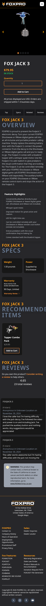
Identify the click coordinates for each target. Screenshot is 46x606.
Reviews (40, 112)
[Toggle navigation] (42, 4)
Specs (18, 112)
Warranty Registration (33, 558)
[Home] (14, 4)
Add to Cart (23, 91)
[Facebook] (26, 600)
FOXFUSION (7, 567)
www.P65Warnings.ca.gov (21, 483)
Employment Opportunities (7, 541)
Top (6, 112)
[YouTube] (32, 600)
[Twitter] (13, 600)
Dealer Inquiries (30, 531)
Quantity (8, 78)
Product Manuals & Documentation (31, 565)
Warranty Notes (11, 293)
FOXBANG (6, 573)
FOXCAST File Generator (33, 573)
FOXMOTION (7, 558)
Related (29, 112)
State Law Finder (30, 561)
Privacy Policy (7, 548)
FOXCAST (5, 561)
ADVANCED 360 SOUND (11, 576)
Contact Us (6, 531)
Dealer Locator (30, 534)
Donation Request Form (33, 570)
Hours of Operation (10, 537)
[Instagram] (20, 600)
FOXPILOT (6, 579)
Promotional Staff (9, 545)
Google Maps (23, 515)
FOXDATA (5, 570)
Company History (9, 534)
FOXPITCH (6, 564)
